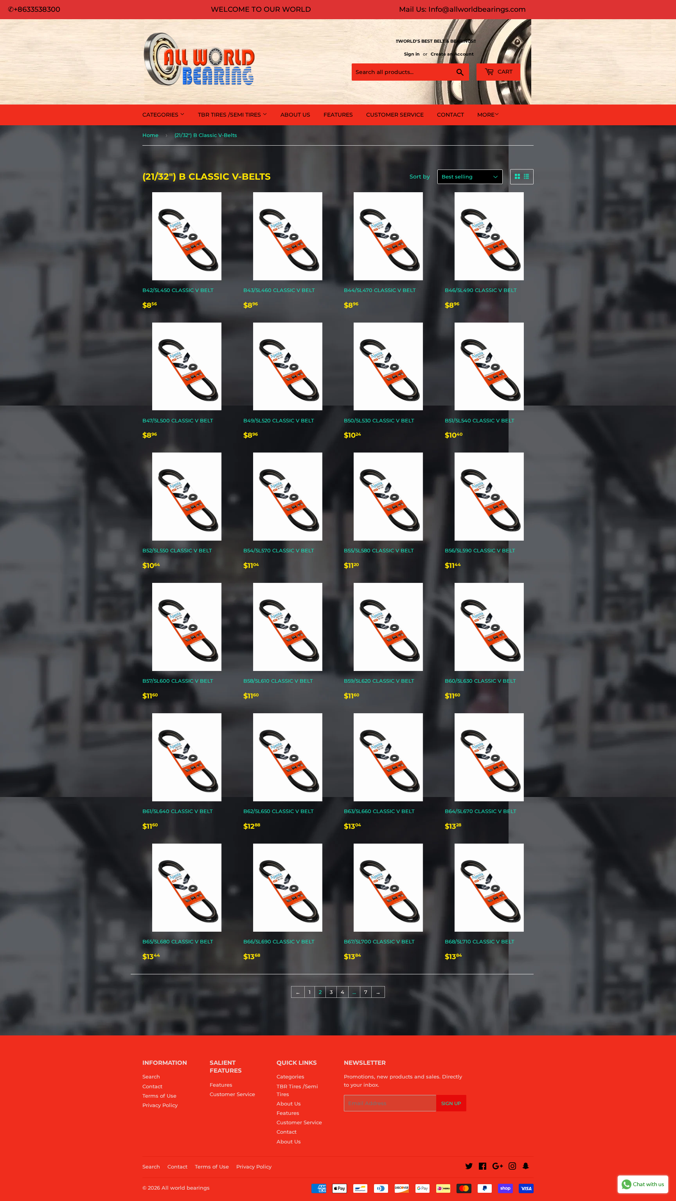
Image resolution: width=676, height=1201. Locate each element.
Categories (161, 114)
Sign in (412, 54)
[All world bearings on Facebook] (482, 1167)
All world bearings (186, 1188)
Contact (450, 114)
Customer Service (395, 114)
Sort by (420, 176)
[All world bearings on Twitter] (469, 1167)
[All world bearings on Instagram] (512, 1167)
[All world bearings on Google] (497, 1167)
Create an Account (452, 54)
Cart (504, 71)
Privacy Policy (160, 1105)
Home (150, 135)
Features (338, 114)
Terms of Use (159, 1096)
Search (151, 1076)
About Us (295, 114)
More (485, 114)
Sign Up (451, 1103)
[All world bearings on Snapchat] (526, 1167)
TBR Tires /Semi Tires (230, 114)
